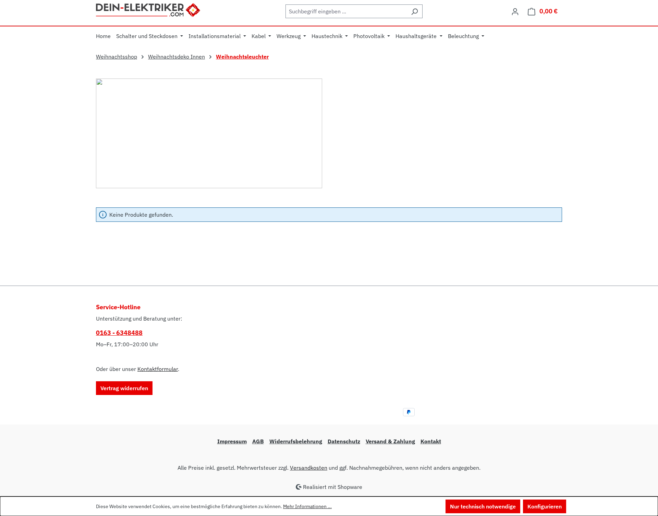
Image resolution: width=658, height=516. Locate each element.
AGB (258, 441)
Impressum (232, 441)
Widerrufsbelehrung (295, 441)
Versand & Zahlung (390, 441)
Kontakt (431, 441)
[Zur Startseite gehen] (148, 9)
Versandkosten (308, 467)
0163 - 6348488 (119, 333)
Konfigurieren (544, 506)
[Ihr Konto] (515, 11)
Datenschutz (344, 441)
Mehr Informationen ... (307, 506)
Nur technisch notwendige (483, 506)
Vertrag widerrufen (124, 388)
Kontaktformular (157, 368)
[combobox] (346, 11)
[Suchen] (414, 11)
